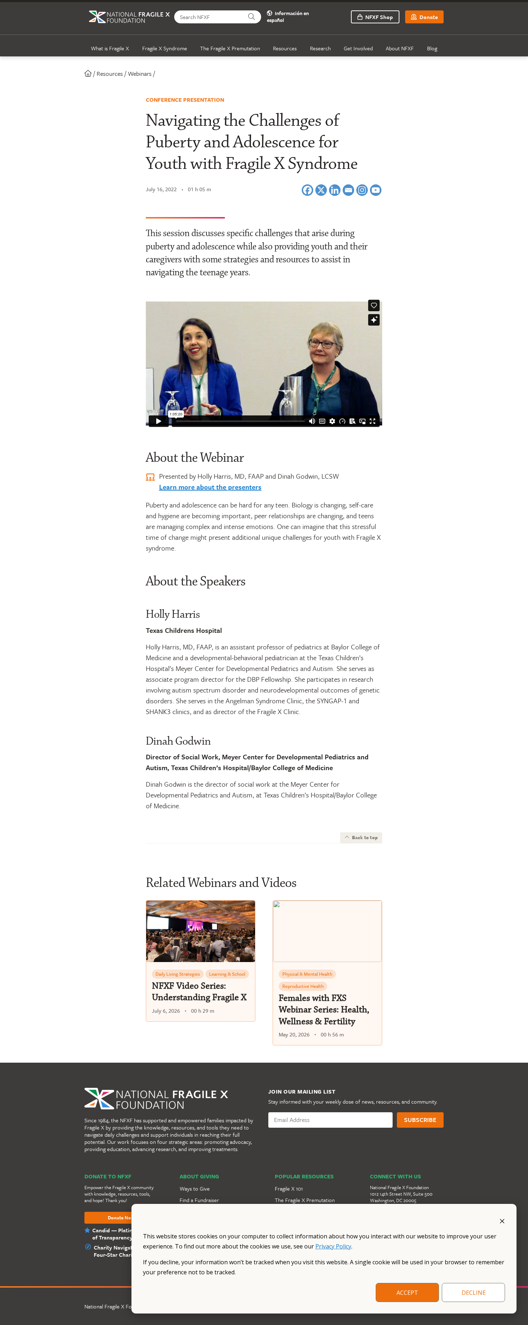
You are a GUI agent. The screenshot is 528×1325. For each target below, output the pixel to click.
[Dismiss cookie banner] (502, 1220)
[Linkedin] (335, 190)
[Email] (348, 190)
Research (320, 48)
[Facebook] (307, 190)
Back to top (364, 837)
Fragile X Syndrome (164, 48)
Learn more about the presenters (210, 487)
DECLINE (474, 1293)
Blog (432, 48)
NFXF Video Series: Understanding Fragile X (199, 991)
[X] (321, 190)
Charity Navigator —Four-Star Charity (119, 1251)
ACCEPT (407, 1293)
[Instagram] (362, 190)
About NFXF (400, 48)
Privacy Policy (333, 1246)
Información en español (288, 17)
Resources (285, 48)
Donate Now (121, 1218)
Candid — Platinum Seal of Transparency (122, 1234)
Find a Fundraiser (199, 1200)
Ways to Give (195, 1188)
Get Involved (358, 48)
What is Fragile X (110, 48)
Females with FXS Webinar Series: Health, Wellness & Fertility (324, 1009)
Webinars (140, 73)
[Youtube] (375, 190)
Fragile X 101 (289, 1188)
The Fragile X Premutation (230, 48)
